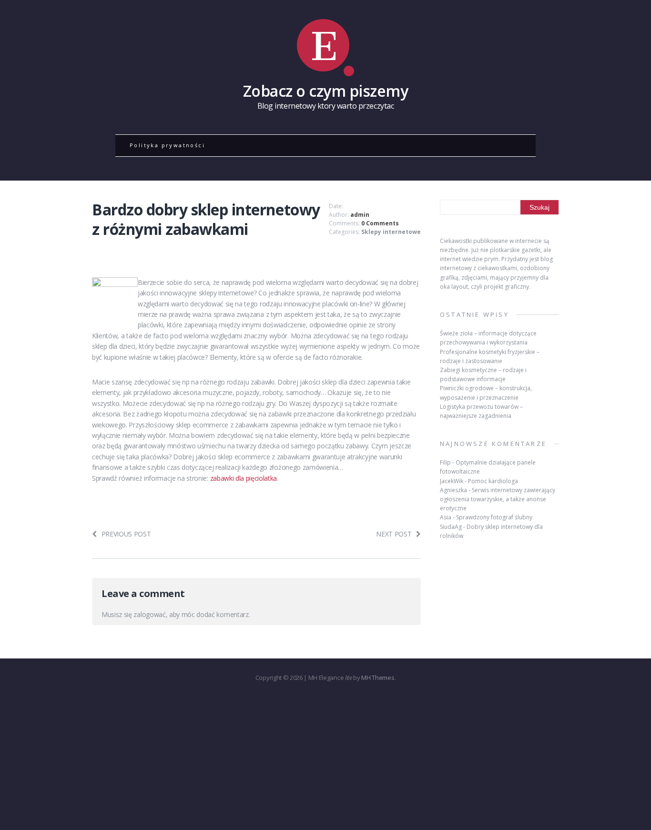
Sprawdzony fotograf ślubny (494, 517)
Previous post (126, 533)
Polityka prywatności (167, 145)
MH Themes (377, 677)
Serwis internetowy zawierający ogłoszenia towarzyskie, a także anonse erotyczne (497, 499)
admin (359, 215)
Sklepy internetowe (391, 232)
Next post (393, 533)
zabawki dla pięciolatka (243, 478)
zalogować (149, 614)
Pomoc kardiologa (493, 481)
